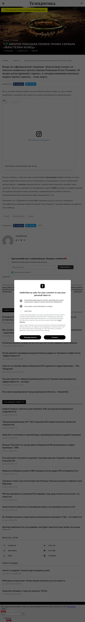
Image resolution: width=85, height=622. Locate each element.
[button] (42, 311)
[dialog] (42, 311)
